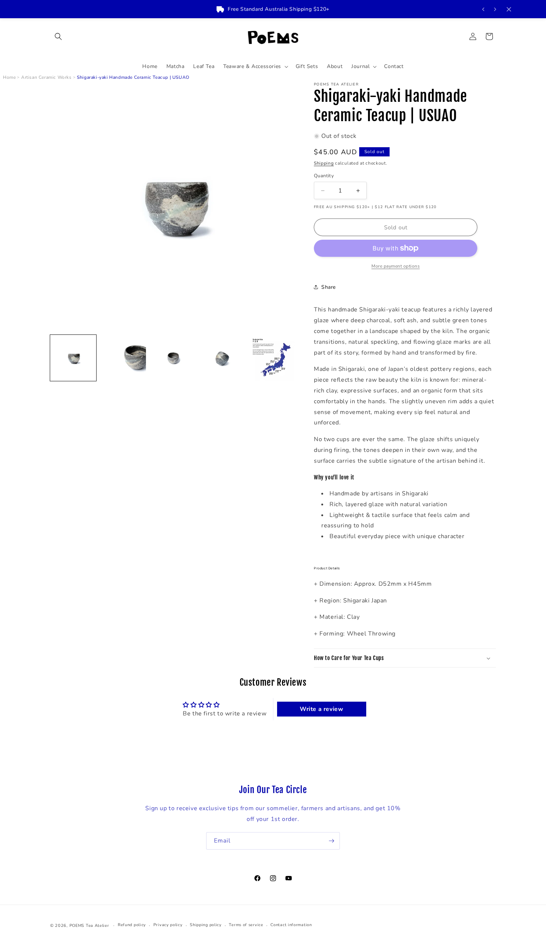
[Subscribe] (331, 841)
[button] (58, 36)
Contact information (291, 925)
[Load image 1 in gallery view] (73, 358)
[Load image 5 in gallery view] (272, 358)
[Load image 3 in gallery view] (173, 358)
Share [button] (328, 287)
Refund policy (132, 925)
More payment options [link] (395, 266)
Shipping (324, 163)
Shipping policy (206, 925)
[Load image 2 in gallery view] (123, 358)
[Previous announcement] (483, 9)
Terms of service (246, 925)
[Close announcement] (508, 9)
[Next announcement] (495, 9)
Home (9, 77)
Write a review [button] (321, 709)
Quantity (324, 175)
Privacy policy (168, 925)
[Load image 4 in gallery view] (222, 358)
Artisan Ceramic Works (46, 77)
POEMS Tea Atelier (89, 925)
